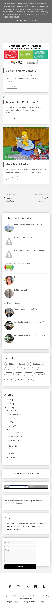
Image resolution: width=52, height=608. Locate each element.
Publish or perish (20, 290)
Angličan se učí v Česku (13, 303)
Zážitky (29, 379)
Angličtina (10, 364)
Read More (12, 87)
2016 (9, 408)
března (12, 457)
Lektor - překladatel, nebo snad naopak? (29, 250)
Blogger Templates (14, 601)
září (10, 422)
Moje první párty (17, 164)
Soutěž (28, 374)
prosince (12, 410)
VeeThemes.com (26, 599)
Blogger (36, 473)
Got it (34, 21)
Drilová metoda (37, 364)
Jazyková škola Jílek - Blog (25, 596)
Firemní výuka (11, 369)
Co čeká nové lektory (21, 70)
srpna (11, 426)
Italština (25, 369)
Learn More (22, 21)
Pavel (19, 374)
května (12, 450)
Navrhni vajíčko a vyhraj (23, 237)
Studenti (39, 374)
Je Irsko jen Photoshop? (22, 102)
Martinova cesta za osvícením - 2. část (28, 224)
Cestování (23, 364)
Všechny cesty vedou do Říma (25, 309)
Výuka (19, 379)
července (13, 430)
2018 (9, 400)
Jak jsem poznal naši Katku (24, 277)
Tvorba (9, 379)
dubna (12, 454)
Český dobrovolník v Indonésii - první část (30, 322)
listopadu (13, 414)
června (12, 446)
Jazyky (35, 369)
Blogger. (42, 601)
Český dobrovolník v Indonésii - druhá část (30, 335)
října (11, 418)
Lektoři (9, 374)
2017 (9, 404)
